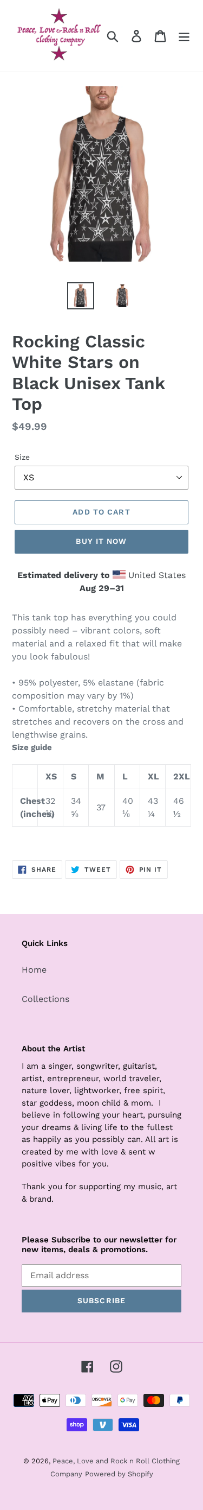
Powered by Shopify (119, 1474)
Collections (45, 999)
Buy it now (101, 541)
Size (22, 457)
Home (34, 970)
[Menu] (184, 36)
